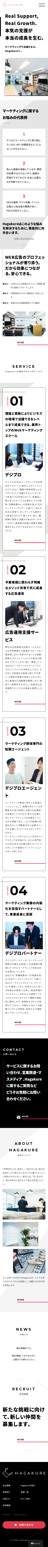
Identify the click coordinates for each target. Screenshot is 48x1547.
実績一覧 (25, 1492)
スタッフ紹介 (25, 1498)
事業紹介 (6, 1492)
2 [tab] (26, 97)
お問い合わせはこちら (24, 238)
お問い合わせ (25, 1524)
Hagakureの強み (28, 1485)
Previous (3, 77)
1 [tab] (12, 97)
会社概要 (6, 1485)
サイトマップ (6, 1514)
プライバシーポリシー (21, 1514)
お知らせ (6, 1498)
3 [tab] (41, 97)
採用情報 (6, 1505)
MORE (20, 342)
